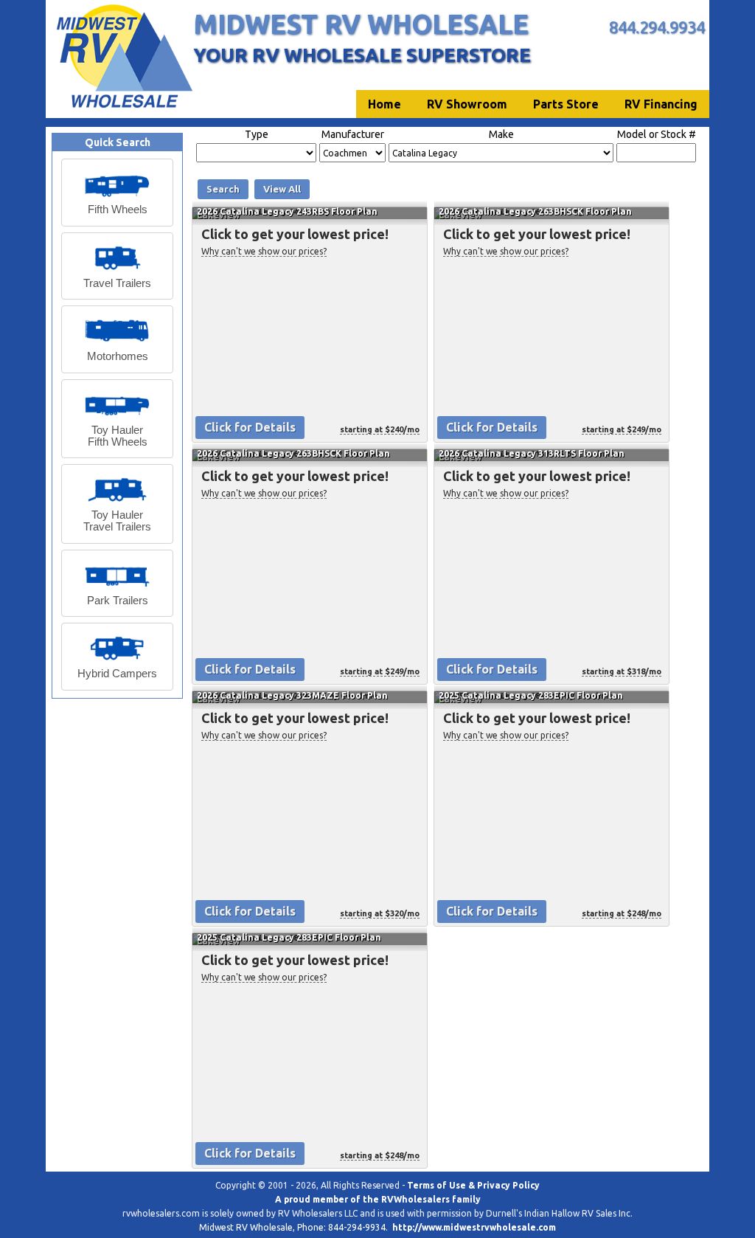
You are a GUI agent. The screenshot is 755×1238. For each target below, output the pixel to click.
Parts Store (566, 104)
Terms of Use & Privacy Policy (473, 1185)
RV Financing (660, 104)
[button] (117, 192)
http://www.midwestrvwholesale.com (474, 1227)
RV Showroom (467, 104)
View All (282, 189)
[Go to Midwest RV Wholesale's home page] (123, 107)
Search (223, 189)
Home (384, 104)
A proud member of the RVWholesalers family (378, 1199)
